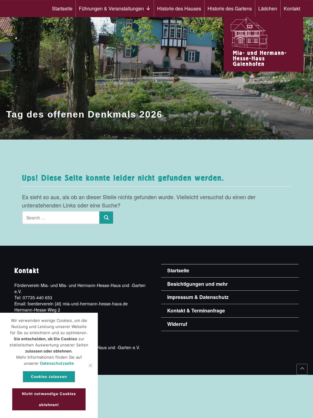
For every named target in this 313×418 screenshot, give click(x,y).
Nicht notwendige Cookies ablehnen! (49, 399)
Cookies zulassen (49, 376)
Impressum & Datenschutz (198, 296)
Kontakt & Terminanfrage (196, 310)
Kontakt (292, 8)
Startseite (62, 8)
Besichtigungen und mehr (197, 283)
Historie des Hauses (179, 8)
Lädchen (267, 8)
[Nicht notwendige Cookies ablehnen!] (90, 365)
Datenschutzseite (57, 363)
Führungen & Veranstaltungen (111, 8)
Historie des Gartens (230, 8)
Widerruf (177, 323)
